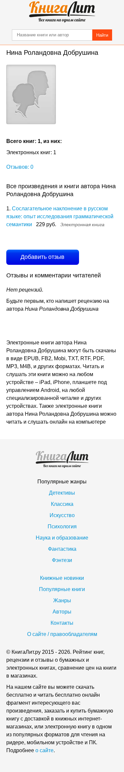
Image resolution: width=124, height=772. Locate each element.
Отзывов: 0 (19, 167)
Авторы (62, 611)
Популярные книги (62, 589)
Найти (102, 35)
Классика (62, 504)
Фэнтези (62, 560)
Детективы (62, 493)
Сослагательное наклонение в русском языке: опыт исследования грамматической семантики (59, 216)
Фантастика (62, 549)
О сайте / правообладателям (62, 634)
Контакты (62, 623)
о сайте (44, 750)
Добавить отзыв (42, 257)
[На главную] (62, 11)
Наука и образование (62, 538)
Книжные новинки (62, 578)
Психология (62, 526)
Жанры (62, 600)
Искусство (62, 515)
